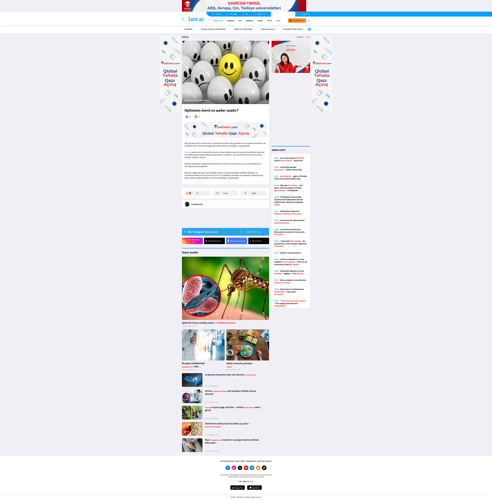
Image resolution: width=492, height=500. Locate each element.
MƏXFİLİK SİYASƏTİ (264, 461)
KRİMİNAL (249, 20)
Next (309, 29)
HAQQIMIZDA (251, 461)
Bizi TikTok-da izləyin (214, 241)
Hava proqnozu (199, 29)
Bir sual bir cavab (289, 29)
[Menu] (183, 19)
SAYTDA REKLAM (226, 461)
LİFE (240, 20)
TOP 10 (269, 20)
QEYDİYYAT (306, 14)
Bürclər (270, 29)
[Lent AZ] (196, 19)
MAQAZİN (230, 20)
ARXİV (242, 461)
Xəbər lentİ (218, 20)
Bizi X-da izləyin (257, 241)
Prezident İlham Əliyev (225, 29)
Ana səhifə (299, 37)
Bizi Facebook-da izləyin (237, 241)
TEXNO (260, 20)
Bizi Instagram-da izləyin (193, 241)
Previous (182, 29)
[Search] (309, 20)
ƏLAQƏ (236, 461)
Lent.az (187, 152)
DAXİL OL (293, 14)
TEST (278, 20)
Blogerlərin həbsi (250, 29)
